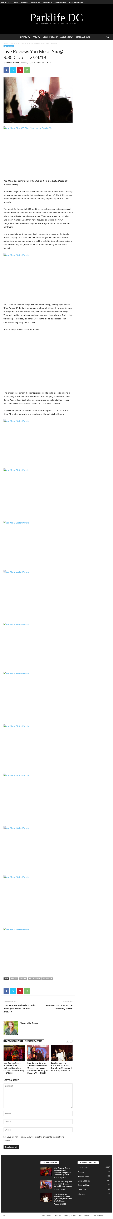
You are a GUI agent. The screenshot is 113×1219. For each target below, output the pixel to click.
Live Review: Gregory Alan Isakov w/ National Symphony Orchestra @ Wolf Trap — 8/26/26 (14, 1068)
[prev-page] (67, 1041)
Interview (81, 1194)
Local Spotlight (50, 37)
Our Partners (60, 2)
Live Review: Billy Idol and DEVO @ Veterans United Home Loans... (63, 1183)
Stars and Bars (83, 37)
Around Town (66, 37)
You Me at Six (47, 979)
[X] (13, 70)
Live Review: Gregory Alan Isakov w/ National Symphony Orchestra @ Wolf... (63, 1171)
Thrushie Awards (75, 2)
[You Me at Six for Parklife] (38, 276)
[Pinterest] (20, 70)
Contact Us (35, 2)
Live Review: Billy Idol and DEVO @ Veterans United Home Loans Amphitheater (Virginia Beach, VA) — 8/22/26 (37, 1068)
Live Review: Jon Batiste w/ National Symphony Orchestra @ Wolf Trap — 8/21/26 (62, 1067)
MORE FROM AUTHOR (33, 1041)
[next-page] (71, 1041)
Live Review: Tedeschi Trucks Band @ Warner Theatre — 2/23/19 (19, 1008)
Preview (36, 37)
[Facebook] (6, 70)
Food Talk (82, 1190)
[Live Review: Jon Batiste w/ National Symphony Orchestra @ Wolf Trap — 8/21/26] (62, 1053)
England (23, 979)
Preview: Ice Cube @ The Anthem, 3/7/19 (59, 1007)
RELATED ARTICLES (13, 1041)
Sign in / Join (6, 2)
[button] (107, 37)
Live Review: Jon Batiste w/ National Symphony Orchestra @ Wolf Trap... (63, 1197)
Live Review (25, 37)
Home (16, 2)
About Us (24, 2)
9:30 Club (14, 979)
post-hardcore (34, 979)
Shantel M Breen (12, 62)
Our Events (47, 2)
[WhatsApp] (27, 70)
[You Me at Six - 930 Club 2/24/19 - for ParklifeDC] (38, 149)
